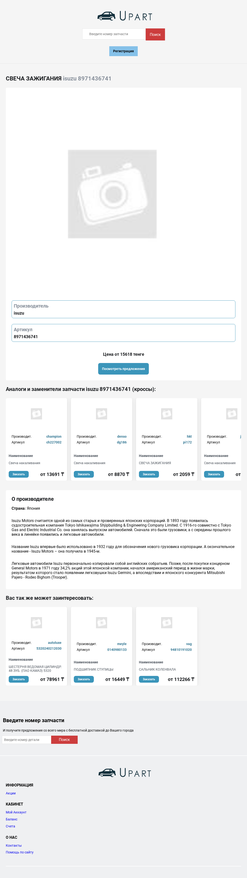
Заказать (19, 474)
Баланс (11, 819)
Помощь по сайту (20, 852)
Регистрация (123, 51)
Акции (11, 793)
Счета (10, 826)
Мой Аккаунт (16, 812)
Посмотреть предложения (123, 369)
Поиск (155, 34)
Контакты (14, 845)
